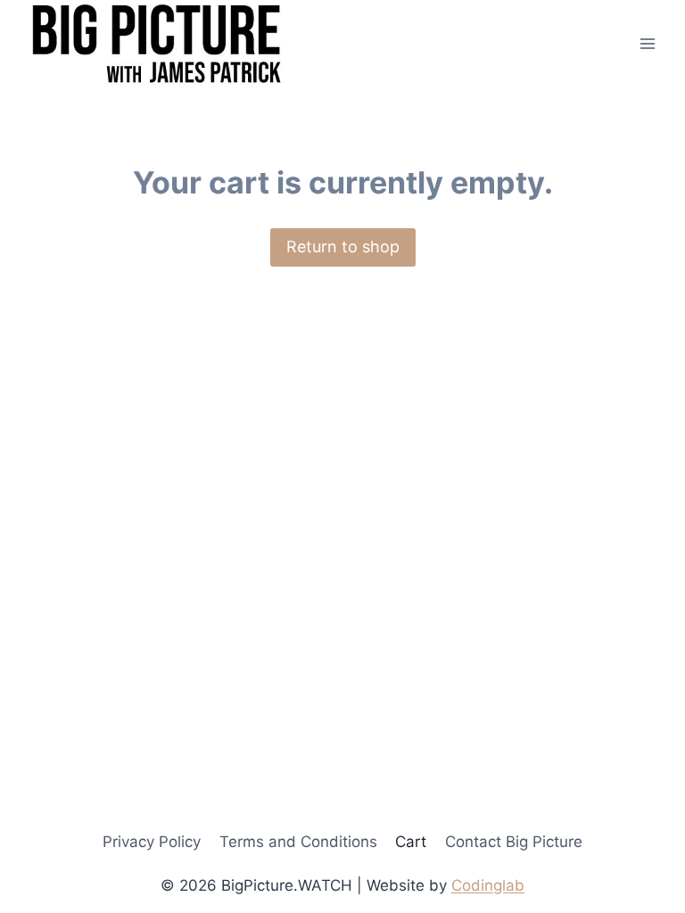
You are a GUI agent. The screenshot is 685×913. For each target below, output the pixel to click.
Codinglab (487, 885)
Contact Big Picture (513, 842)
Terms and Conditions (298, 842)
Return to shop (343, 246)
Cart (410, 842)
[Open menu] (647, 43)
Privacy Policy (152, 842)
